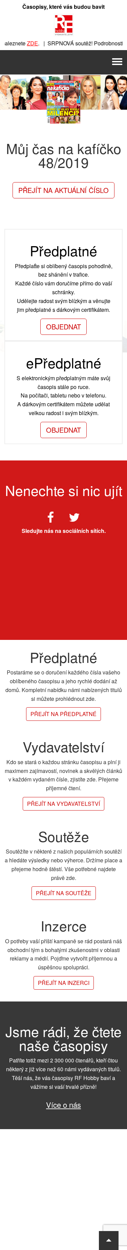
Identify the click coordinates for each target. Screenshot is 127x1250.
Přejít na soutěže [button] (63, 893)
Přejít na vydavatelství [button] (63, 803)
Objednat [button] (63, 326)
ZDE (28, 43)
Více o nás (63, 1104)
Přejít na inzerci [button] (63, 983)
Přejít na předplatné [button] (63, 714)
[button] (109, 1240)
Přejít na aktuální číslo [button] (63, 190)
